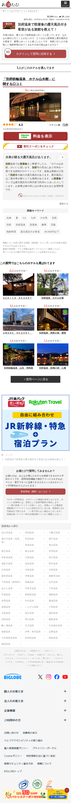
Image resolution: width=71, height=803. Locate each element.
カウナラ (59, 658)
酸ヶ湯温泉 (7, 625)
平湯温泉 (5, 594)
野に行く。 (47, 658)
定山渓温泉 (7, 532)
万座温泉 (29, 557)
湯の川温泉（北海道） (10, 540)
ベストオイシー (22, 658)
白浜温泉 (29, 600)
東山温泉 (53, 545)
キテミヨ (9, 658)
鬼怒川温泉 (7, 563)
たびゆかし (20, 662)
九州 (33, 217)
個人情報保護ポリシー (16, 748)
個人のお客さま (13, 691)
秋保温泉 (29, 545)
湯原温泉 (53, 613)
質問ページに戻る (36, 379)
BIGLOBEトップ (13, 771)
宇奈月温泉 (30, 588)
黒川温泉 (29, 619)
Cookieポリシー (13, 755)
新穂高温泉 (30, 594)
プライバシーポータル (44, 748)
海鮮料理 (11, 231)
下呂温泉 (53, 588)
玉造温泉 (5, 613)
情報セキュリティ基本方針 (18, 763)
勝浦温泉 (53, 600)
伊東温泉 (29, 576)
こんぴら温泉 (31, 607)
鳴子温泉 (53, 538)
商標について (44, 763)
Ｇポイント (49, 651)
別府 (54, 217)
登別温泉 (29, 532)
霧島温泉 (53, 619)
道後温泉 (5, 607)
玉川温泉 (29, 625)
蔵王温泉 (5, 551)
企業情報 (9, 710)
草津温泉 (53, 551)
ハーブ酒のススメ (34, 665)
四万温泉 (53, 557)
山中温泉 (53, 582)
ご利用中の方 (12, 720)
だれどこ (21, 655)
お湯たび (41, 655)
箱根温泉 (5, 631)
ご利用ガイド (35, 651)
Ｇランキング (9, 655)
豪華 (44, 224)
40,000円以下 (51, 231)
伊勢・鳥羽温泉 (33, 631)
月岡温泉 (29, 569)
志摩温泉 (53, 631)
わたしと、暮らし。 (56, 655)
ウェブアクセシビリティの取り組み (23, 740)
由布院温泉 (30, 638)
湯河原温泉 (7, 576)
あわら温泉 (7, 588)
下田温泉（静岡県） (11, 582)
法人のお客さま (13, 701)
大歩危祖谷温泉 (9, 638)
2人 (24, 217)
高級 (53, 224)
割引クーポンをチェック (39, 146)
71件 (65, 124)
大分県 (43, 217)
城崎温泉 (53, 594)
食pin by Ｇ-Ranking (54, 662)
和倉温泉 (29, 582)
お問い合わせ (11, 732)
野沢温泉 (53, 563)
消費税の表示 (30, 732)
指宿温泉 (5, 644)
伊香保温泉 (7, 557)
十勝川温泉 (54, 532)
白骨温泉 (5, 569)
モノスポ (36, 658)
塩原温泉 (29, 563)
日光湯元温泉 (55, 625)
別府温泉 (20, 224)
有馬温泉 (5, 600)
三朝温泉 (53, 607)
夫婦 (8, 217)
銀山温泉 (29, 551)
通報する (63, 203)
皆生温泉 (29, 613)
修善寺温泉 (54, 576)
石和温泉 (53, 569)
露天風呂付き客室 (30, 231)
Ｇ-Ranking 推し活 (35, 662)
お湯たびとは (20, 651)
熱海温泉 (53, 638)
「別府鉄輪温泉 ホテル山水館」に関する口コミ (29, 81)
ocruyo (31, 655)
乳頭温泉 (29, 538)
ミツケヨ (8, 662)
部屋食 (33, 224)
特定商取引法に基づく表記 (40, 755)
